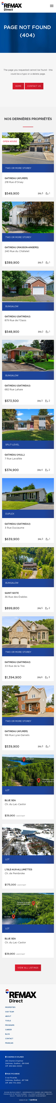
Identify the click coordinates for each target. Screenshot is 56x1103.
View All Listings (28, 968)
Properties (10, 1007)
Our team (9, 1012)
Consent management (37, 1096)
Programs (9, 1025)
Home (18, 86)
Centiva (33, 1100)
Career (8, 1029)
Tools (8, 1021)
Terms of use (21, 1096)
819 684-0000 (15, 1066)
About (8, 1016)
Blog (7, 1034)
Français (9, 1043)
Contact (9, 1038)
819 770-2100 (15, 1083)
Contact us (34, 86)
